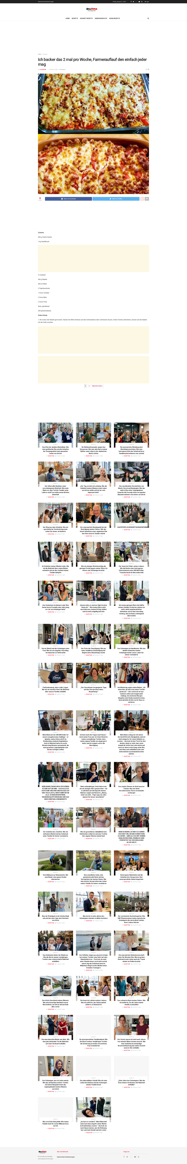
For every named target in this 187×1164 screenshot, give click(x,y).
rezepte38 (43, 69)
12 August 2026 (136, 795)
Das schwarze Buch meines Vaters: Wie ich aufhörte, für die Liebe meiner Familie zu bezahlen (131, 1002)
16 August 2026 (60, 456)
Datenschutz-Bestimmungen (46, 1)
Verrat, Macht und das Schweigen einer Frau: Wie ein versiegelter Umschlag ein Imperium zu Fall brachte (55, 651)
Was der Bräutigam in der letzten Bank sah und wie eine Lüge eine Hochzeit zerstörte (55, 918)
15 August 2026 (98, 495)
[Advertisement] (93, 37)
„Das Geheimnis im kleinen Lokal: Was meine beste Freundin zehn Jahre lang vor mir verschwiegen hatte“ (55, 607)
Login (147, 1)
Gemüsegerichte (101, 18)
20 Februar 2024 (53, 69)
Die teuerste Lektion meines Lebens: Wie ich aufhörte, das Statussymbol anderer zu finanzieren (93, 1002)
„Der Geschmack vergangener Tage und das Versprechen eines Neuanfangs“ (93, 690)
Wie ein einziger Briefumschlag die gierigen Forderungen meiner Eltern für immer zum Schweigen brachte (93, 568)
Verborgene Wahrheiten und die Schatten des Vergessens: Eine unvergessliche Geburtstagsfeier (131, 877)
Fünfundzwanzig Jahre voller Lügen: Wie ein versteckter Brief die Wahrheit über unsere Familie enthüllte (55, 690)
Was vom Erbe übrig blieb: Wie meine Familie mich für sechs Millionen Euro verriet (55, 1124)
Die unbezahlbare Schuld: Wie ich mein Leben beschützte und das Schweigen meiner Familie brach (93, 1083)
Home (68, 18)
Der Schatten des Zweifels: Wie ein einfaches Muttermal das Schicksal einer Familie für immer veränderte (55, 834)
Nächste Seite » (97, 386)
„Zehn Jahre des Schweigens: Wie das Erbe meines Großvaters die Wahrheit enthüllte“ (131, 1083)
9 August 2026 (60, 1128)
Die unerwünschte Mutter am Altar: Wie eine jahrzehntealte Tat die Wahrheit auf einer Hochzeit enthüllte (55, 1041)
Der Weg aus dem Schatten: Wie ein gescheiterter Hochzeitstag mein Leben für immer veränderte (55, 529)
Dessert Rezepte (86, 18)
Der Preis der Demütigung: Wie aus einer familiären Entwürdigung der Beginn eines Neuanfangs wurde (93, 651)
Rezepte (75, 18)
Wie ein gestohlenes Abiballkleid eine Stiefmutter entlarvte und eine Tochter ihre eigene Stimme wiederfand (93, 834)
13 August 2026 (60, 694)
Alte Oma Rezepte (47, 1156)
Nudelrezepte (114, 18)
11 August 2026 (98, 920)
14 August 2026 (136, 575)
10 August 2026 (98, 1007)
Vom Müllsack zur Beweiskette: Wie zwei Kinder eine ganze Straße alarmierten (55, 877)
